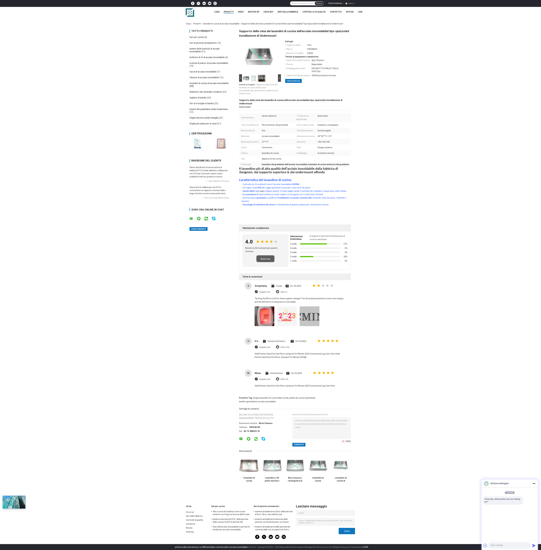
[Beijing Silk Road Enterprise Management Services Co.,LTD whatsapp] (200, 218)
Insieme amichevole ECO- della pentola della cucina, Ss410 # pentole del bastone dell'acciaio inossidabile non (230, 521)
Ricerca (319, 3)
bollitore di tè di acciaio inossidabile (207, 57)
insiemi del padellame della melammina (208, 109)
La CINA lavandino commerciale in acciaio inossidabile (223, 547)
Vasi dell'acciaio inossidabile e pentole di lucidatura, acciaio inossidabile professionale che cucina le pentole (231, 529)
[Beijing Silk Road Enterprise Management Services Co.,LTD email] (193, 218)
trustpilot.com (264, 292)
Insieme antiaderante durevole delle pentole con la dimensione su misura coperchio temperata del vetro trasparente (272, 521)
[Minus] (534, 483)
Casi (360, 12)
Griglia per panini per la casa (203, 123)
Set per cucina (196, 37)
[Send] (534, 545)
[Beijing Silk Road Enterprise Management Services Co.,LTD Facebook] (192, 3)
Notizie (350, 12)
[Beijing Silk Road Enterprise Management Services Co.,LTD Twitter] (198, 3)
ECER (365, 547)
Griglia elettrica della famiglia (203, 117)
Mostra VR (253, 12)
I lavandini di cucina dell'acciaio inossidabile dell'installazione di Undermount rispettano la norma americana (249, 479)
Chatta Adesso (335, 3)
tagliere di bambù (198, 97)
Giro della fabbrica (287, 12)
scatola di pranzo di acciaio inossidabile (208, 63)
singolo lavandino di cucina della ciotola (270, 398)
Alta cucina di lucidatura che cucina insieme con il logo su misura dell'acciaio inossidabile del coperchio (231, 513)
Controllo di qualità (314, 12)
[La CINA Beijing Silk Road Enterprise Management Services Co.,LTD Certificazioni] (197, 143)
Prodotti (229, 12)
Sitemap (190, 532)
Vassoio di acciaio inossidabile (204, 77)
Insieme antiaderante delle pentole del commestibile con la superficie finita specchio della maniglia (272, 529)
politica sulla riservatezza (186, 547)
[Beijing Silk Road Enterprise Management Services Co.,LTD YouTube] (209, 3)
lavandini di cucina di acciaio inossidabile (221, 24)
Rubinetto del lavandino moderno (205, 92)
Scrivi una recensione (265, 260)
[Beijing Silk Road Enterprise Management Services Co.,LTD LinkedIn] (204, 3)
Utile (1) (283, 292)
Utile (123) (284, 347)
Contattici (336, 12)
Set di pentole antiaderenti (202, 43)
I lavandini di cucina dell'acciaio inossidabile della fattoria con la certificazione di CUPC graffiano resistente (318, 479)
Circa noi (268, 12)
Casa (216, 12)
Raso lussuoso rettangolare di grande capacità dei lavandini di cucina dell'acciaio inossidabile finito (295, 479)
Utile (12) (284, 379)
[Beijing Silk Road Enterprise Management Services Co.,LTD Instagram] (215, 3)
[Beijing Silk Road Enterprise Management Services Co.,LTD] (189, 12)
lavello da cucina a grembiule (302, 398)
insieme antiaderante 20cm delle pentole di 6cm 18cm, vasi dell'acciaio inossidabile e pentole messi (274, 513)
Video (241, 12)
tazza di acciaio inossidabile (203, 71)
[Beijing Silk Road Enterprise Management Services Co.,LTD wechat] (207, 218)
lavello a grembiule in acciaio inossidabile (257, 401)
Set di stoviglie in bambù (201, 103)
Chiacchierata (293, 81)
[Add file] (485, 545)
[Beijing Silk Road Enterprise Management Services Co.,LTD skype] (215, 218)
